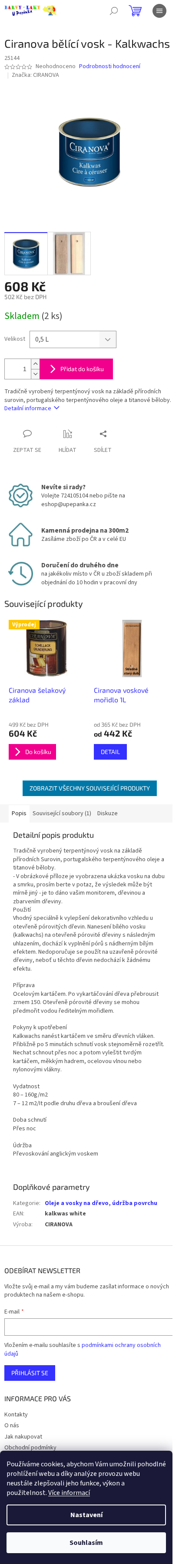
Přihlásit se (29, 1372)
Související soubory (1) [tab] (62, 813)
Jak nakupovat (23, 1436)
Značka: (35, 75)
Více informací (69, 1493)
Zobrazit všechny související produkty (90, 788)
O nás (11, 1425)
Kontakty (16, 1414)
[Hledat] (114, 11)
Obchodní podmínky (30, 1447)
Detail (110, 751)
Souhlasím (86, 1543)
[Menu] (159, 11)
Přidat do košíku (82, 368)
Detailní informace (27, 408)
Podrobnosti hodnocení (109, 67)
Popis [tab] (19, 813)
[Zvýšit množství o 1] (35, 364)
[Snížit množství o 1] (35, 374)
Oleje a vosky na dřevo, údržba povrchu (101, 1203)
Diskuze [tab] (107, 813)
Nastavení (86, 1515)
